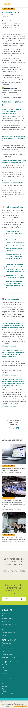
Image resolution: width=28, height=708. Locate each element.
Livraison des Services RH (8, 627)
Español (4, 689)
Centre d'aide (5, 665)
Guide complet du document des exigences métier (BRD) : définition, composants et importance (14, 257)
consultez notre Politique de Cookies (15, 704)
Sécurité (4, 635)
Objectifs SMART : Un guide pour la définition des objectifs (14, 276)
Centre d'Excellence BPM (8, 632)
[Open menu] (24, 3)
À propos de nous (6, 643)
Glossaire (4, 670)
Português (4, 686)
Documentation (6, 613)
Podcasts (4, 673)
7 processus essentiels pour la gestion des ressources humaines (13, 538)
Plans (3, 646)
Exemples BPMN (6, 678)
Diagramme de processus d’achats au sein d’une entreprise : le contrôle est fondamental (13, 284)
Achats (4, 629)
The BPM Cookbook (7, 676)
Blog (3, 667)
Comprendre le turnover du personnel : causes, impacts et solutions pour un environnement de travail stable (13, 504)
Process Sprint (6, 621)
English (4, 684)
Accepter (21, 706)
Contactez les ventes (13, 599)
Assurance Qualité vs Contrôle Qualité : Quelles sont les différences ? (14, 248)
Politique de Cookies (7, 654)
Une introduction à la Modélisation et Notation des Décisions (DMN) (14, 234)
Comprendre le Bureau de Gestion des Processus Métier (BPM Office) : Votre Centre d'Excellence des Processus (14, 268)
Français (4, 691)
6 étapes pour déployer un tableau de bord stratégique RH (13, 469)
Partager (12, 428)
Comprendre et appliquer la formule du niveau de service (14, 241)
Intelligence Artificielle (7, 618)
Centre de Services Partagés (9, 624)
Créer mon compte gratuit (8, 648)
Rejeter (7, 706)
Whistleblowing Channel (8, 657)
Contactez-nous (6, 651)
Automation (5, 616)
